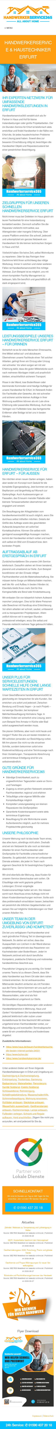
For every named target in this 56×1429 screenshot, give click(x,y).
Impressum (37, 1415)
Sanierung (36, 1079)
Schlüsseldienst (10, 1091)
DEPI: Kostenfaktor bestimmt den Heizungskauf (28, 1240)
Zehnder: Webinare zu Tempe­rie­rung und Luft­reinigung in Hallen (28, 1228)
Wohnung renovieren (36, 1098)
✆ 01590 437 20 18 (28, 1207)
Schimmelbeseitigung (13, 1098)
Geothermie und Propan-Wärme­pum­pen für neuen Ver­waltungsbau (28, 1264)
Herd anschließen (22, 1117)
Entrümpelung (9, 1079)
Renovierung (39, 1083)
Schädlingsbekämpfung (14, 1094)
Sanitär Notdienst (11, 1087)
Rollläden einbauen (12, 1102)
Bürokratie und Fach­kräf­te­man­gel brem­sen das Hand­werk (28, 1275)
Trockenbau (24, 1079)
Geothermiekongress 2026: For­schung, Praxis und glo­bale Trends (28, 1251)
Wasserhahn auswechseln (15, 1106)
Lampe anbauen (38, 1110)
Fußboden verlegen (12, 1113)
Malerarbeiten (25, 1083)
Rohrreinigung (27, 1091)
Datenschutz (48, 1415)
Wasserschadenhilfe (38, 1094)
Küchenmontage (20, 1110)
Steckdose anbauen (34, 1102)
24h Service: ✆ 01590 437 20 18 (29, 1424)
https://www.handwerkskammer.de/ (23, 1058)
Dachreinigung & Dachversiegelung (20, 1075)
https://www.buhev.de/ (17, 1054)
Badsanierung (9, 1083)
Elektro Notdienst (30, 1087)
